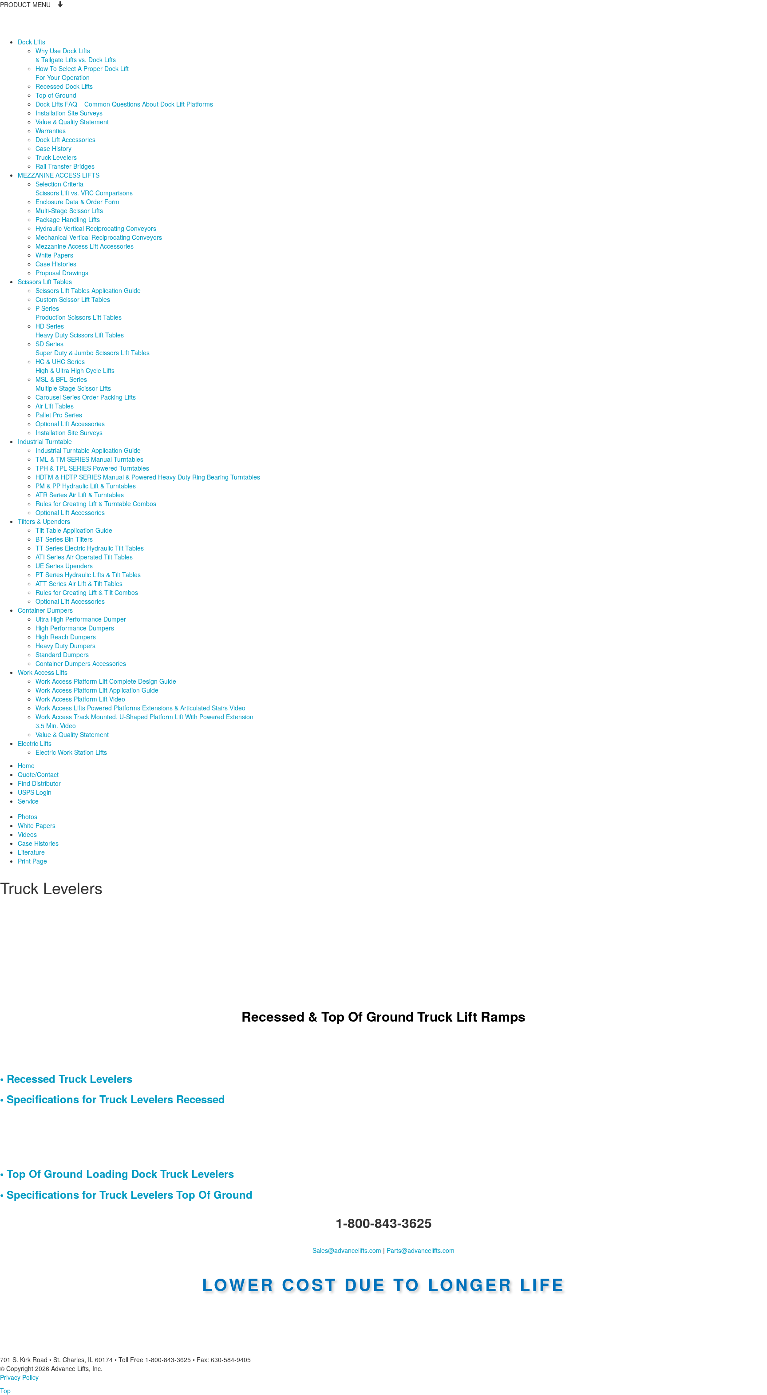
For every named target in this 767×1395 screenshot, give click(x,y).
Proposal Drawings (62, 272)
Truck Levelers (56, 157)
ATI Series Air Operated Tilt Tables (84, 556)
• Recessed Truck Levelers (66, 1078)
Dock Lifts (31, 41)
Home (26, 765)
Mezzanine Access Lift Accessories (85, 246)
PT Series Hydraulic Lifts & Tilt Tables (88, 574)
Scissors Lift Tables (45, 281)
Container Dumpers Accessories (81, 663)
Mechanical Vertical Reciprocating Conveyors (99, 237)
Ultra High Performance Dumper (81, 618)
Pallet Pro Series (59, 414)
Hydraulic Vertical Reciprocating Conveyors (96, 228)
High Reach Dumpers (66, 636)
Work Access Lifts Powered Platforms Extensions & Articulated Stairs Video (140, 707)
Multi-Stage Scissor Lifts (69, 210)
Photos (27, 816)
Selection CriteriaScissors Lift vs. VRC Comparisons (84, 188)
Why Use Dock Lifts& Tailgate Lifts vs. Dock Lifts (76, 55)
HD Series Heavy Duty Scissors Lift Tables (80, 330)
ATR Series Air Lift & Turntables (80, 494)
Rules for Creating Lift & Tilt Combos (87, 592)
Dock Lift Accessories (65, 139)
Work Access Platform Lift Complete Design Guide (106, 681)
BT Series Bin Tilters (64, 539)
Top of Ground (56, 95)
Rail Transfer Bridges (65, 166)
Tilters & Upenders (44, 521)
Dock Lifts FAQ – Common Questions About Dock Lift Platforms (124, 103)
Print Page (32, 860)
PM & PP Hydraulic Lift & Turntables (86, 485)
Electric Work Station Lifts (71, 752)
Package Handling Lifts (68, 219)
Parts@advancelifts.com (421, 1250)
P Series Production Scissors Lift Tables (79, 312)
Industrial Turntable (45, 441)
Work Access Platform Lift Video (80, 698)
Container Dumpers (45, 610)
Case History (53, 148)
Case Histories (56, 263)
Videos (27, 834)
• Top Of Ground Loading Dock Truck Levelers (117, 1173)
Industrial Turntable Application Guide (88, 450)
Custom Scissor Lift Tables (73, 299)
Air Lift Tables (55, 405)
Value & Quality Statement (72, 121)
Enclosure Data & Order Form (77, 201)
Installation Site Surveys (69, 112)
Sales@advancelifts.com (346, 1250)
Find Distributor (39, 783)
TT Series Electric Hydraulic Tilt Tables (90, 547)
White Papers (54, 254)
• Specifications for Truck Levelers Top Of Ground (126, 1194)
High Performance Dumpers (75, 627)
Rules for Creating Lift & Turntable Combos (96, 503)
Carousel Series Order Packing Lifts (86, 396)
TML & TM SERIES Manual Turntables (89, 459)
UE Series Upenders (64, 565)
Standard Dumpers (62, 654)
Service (28, 801)
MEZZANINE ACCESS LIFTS (58, 174)
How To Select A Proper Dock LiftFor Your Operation (82, 73)
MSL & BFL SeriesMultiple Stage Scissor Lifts (73, 383)
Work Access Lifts (42, 672)
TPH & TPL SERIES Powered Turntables (92, 468)
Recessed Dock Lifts (64, 86)
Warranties (51, 130)
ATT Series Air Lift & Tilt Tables (79, 583)
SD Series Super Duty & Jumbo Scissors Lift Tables (93, 348)
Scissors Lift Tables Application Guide (88, 290)
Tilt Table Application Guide (74, 530)
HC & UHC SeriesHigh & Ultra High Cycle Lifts (75, 366)
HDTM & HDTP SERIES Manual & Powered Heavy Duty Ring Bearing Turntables (148, 476)
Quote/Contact (38, 774)
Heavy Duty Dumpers (65, 645)
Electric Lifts (34, 743)
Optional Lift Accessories (70, 423)
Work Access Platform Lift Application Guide (97, 690)
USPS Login (34, 792)
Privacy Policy (19, 1377)
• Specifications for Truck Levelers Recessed (112, 1098)
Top (5, 1390)
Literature (31, 852)
